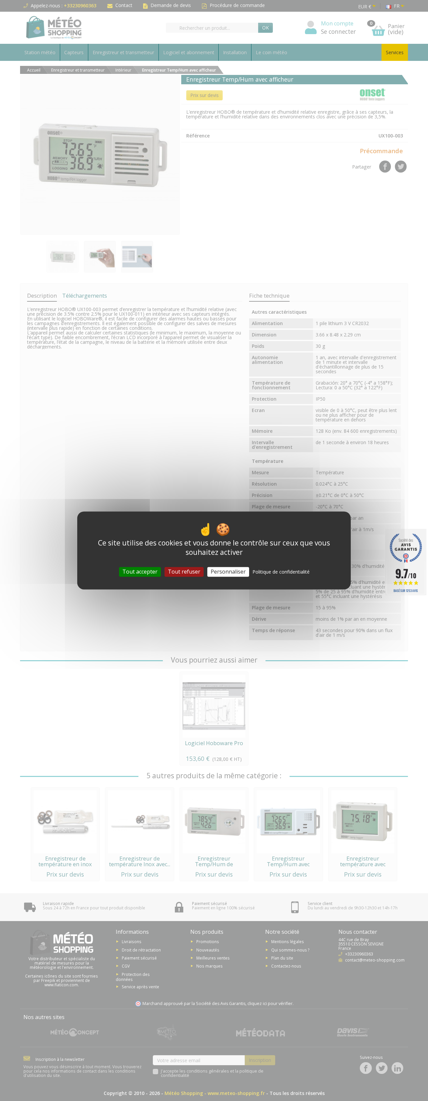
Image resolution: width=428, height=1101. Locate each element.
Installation (235, 52)
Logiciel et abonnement (188, 52)
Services (395, 52)
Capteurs (74, 52)
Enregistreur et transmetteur (123, 52)
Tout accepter (139, 571)
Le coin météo (271, 52)
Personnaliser (228, 571)
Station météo (40, 52)
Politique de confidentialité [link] (281, 572)
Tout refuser (184, 571)
